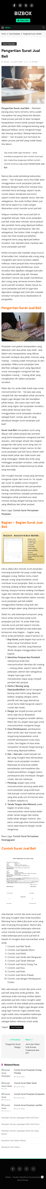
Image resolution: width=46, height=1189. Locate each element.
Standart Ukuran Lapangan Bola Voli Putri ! (20, 1117)
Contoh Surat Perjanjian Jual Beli (28, 1105)
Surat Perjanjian (9, 44)
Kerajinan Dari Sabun (10, 1147)
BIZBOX (23, 13)
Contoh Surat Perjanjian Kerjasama (29, 1094)
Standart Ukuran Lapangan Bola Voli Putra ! (20, 1124)
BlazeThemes (23, 1180)
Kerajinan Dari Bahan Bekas (13, 1140)
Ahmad (6, 62)
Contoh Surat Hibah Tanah (25, 1083)
